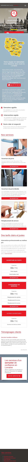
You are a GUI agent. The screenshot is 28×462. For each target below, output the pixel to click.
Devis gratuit (13, 376)
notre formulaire (8, 253)
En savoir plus (14, 166)
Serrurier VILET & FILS (9, 5)
